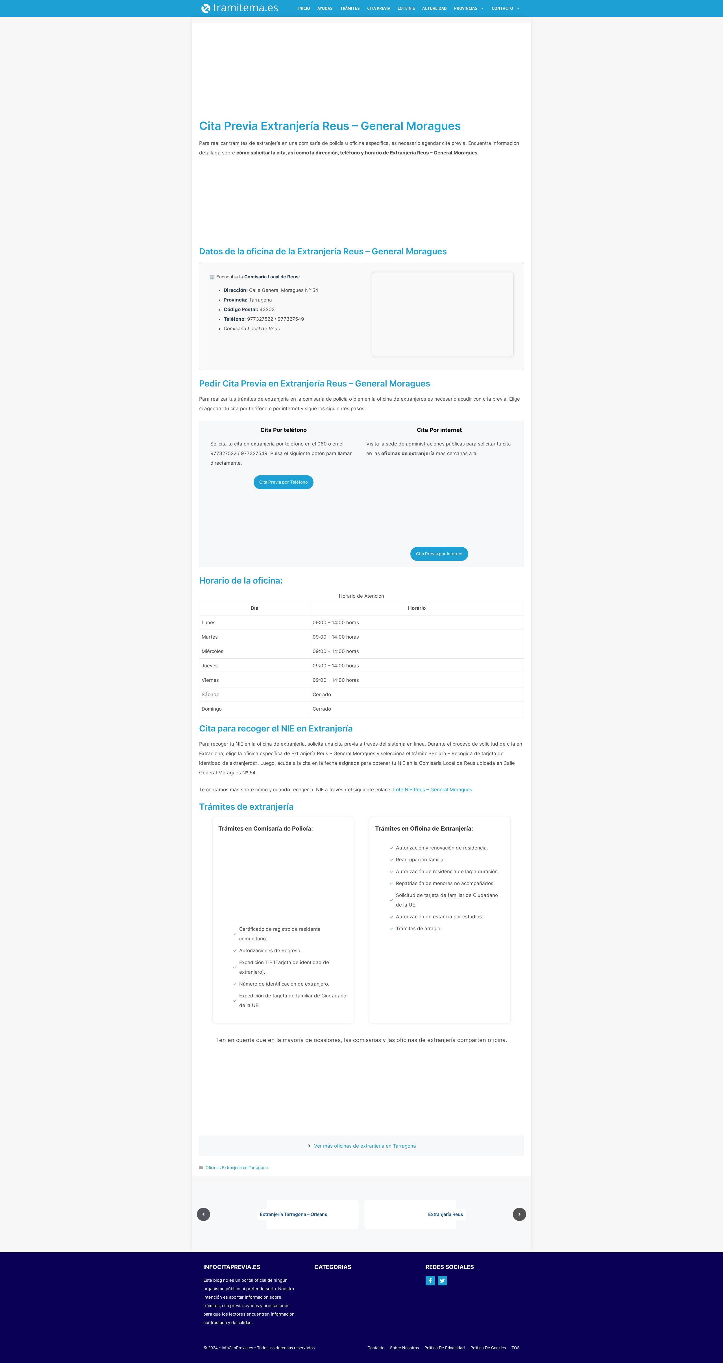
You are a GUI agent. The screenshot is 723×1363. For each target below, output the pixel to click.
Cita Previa (378, 8)
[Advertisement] (361, 77)
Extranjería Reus (445, 1214)
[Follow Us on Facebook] (430, 1280)
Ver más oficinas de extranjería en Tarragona (365, 1146)
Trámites (350, 8)
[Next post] (519, 1214)
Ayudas (325, 8)
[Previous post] (203, 1214)
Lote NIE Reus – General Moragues (432, 789)
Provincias (465, 8)
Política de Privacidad (444, 1347)
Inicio (304, 8)
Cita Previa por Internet (439, 553)
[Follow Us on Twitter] (442, 1280)
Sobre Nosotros (404, 1347)
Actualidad (434, 8)
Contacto (502, 8)
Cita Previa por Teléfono (283, 482)
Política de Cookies (488, 1347)
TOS (515, 1347)
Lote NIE (406, 8)
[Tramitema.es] (242, 8)
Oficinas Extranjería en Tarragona (237, 1167)
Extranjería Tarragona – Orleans (293, 1214)
